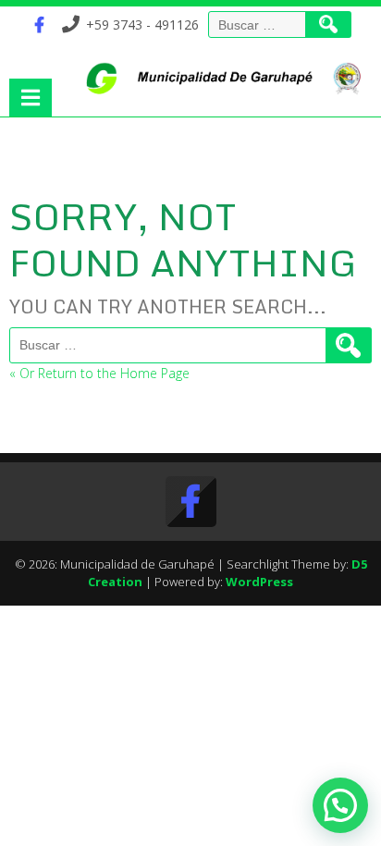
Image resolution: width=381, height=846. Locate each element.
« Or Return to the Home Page (99, 373)
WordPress (259, 581)
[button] (340, 805)
